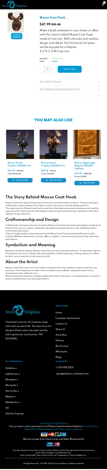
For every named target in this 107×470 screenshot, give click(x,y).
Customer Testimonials (68, 318)
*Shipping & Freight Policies (53, 423)
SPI (7, 408)
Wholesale (61, 352)
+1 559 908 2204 (64, 368)
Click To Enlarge (17, 36)
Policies (60, 341)
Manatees (10, 380)
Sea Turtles (11, 391)
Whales (9, 397)
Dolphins (10, 368)
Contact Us (61, 324)
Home (59, 313)
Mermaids (10, 385)
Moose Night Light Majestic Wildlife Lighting (84, 166)
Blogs (59, 357)
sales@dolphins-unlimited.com (72, 374)
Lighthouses (11, 374)
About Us (60, 329)
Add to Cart (22, 180)
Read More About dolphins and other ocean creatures (53, 429)
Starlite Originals (14, 414)
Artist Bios (61, 335)
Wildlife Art (11, 402)
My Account (62, 346)
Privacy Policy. (90, 426)
